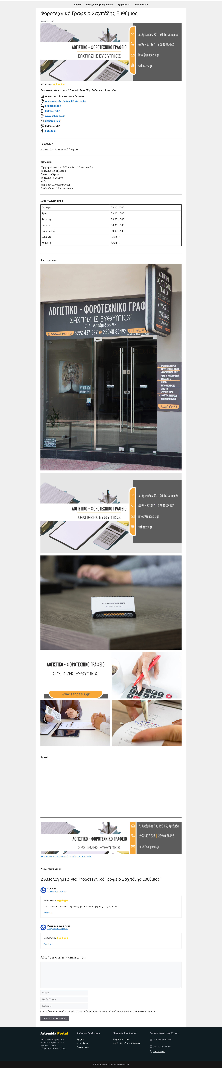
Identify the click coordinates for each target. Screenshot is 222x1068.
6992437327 (52, 111)
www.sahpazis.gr (55, 116)
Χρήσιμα (122, 4)
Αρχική (78, 4)
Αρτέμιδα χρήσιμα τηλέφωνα (127, 1043)
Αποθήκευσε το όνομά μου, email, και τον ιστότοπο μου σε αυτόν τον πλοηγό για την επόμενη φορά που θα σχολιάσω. (99, 1011)
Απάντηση (48, 912)
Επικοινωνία (141, 4)
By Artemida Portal (49, 856)
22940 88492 (53, 106)
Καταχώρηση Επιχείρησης (99, 4)
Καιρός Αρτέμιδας (121, 1039)
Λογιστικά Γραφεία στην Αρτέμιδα (75, 856)
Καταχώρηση (83, 1043)
